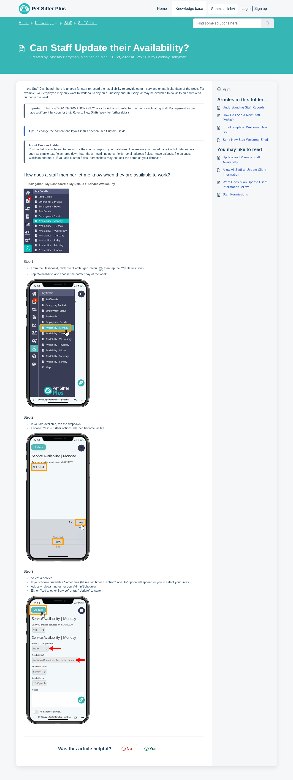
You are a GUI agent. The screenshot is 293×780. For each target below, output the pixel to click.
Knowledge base (189, 9)
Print (226, 89)
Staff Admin (87, 23)
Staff (68, 23)
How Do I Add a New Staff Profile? (241, 117)
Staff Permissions (235, 194)
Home (162, 9)
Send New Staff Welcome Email (246, 139)
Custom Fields (115, 131)
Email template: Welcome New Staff (245, 129)
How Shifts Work (95, 112)
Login (246, 9)
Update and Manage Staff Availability (241, 159)
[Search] (267, 23)
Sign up (260, 9)
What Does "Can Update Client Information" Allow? (245, 184)
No (129, 748)
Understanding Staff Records (244, 107)
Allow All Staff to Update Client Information (244, 172)
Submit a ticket (223, 9)
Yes (153, 748)
